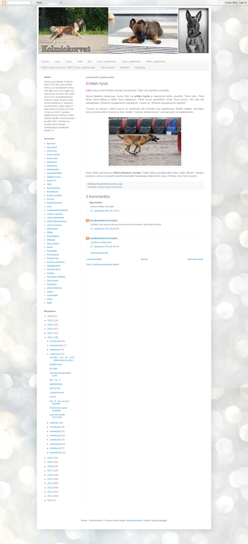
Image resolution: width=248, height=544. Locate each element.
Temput (50, 273)
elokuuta (54, 423)
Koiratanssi (52, 191)
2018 (50, 466)
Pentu (50, 247)
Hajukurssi (52, 165)
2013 (50, 487)
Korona (50, 199)
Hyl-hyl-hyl (55, 388)
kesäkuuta (55, 431)
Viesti (49, 299)
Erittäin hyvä (56, 364)
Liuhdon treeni (57, 392)
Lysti (57, 61)
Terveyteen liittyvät (56, 277)
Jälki (49, 184)
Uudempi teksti (94, 259)
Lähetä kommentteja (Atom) (105, 264)
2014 (50, 483)
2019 (50, 462)
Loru (49, 206)
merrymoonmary (134, 520)
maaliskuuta (56, 444)
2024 (50, 324)
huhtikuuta (55, 439)
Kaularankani (53, 188)
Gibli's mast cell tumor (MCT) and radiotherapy (68, 67)
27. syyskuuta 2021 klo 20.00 (104, 228)
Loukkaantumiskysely (57, 210)
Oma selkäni (53, 243)
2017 (50, 470)
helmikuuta (55, 448)
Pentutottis (52, 251)
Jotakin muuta (104, 187)
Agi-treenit (52, 147)
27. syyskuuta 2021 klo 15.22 (104, 210)
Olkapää (51, 240)
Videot (50, 292)
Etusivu (45, 61)
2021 (50, 337)
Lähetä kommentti (99, 253)
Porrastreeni (116, 187)
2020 (50, 458)
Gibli (79, 61)
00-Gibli (53, 368)
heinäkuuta (56, 427)
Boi (90, 61)
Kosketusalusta (54, 203)
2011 (50, 496)
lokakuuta (55, 349)
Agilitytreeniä (56, 384)
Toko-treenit (52, 280)
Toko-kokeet (108, 67)
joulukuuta (55, 341)
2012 (50, 492)
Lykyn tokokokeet (55, 217)
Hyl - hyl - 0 (55, 380)
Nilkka (50, 232)
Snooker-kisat (53, 269)
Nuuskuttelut (53, 236)
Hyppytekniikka (54, 173)
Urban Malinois (54, 288)
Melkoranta (52, 228)
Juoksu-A (51, 180)
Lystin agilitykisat (106, 61)
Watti (49, 303)
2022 (50, 333)
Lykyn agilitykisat (131, 61)
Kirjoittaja (140, 67)
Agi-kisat (51, 143)
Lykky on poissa (55, 214)
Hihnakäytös (53, 169)
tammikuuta (56, 452)
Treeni (53, 397)
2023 (50, 329)
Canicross (52, 151)
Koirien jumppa (54, 195)
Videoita (124, 67)
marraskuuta (56, 345)
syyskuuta (55, 354)
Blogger (163, 520)
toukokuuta (55, 435)
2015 (50, 479)
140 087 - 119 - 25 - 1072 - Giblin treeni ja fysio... (62, 358)
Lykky (69, 61)
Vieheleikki (52, 295)
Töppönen (52, 284)
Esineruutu (52, 158)
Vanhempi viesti (195, 259)
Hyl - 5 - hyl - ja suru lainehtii (59, 402)
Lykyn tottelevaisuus (57, 221)
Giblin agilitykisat (155, 61)
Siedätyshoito (53, 266)
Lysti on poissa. (54, 225)
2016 (50, 475)
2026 (50, 316)
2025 (50, 320)
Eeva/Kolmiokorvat (99, 220)
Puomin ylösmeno (56, 262)
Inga (92, 202)
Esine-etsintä (53, 154)
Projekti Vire (53, 258)
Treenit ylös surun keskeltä (58, 409)
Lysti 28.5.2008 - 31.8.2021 (58, 416)
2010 (50, 500)
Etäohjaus (52, 162)
